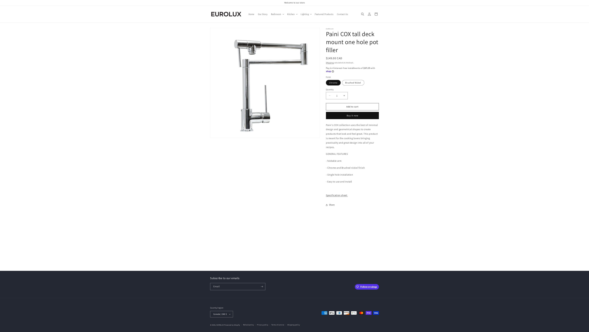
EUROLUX (220, 325)
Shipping (330, 62)
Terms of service (277, 325)
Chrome (333, 82)
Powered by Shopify (232, 325)
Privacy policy (262, 325)
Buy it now (352, 115)
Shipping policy (293, 325)
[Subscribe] (261, 286)
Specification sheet (337, 195)
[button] (277, 14)
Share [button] (332, 204)
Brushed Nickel (353, 82)
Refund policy (248, 325)
